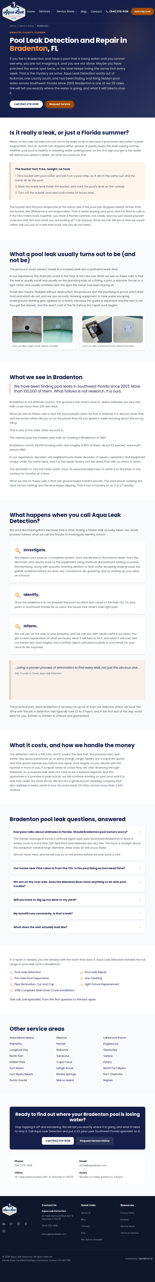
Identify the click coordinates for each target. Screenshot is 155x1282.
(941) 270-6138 (119, 11)
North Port (16, 1056)
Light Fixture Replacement (102, 984)
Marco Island (65, 1080)
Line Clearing (93, 978)
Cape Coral (64, 1062)
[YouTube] (4, 1231)
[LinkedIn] (4, 1223)
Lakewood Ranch (114, 1038)
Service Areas (65, 11)
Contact (96, 11)
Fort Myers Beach (21, 1074)
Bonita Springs (66, 1074)
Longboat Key (19, 1050)
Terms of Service (129, 1232)
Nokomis (62, 1050)
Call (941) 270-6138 (26, 104)
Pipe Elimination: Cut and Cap (34, 984)
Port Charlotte (112, 1074)
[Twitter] (11, 1223)
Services (44, 11)
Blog (84, 11)
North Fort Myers (114, 1068)
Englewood (110, 1044)
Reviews (124, 1219)
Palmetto (16, 1044)
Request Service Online (94, 1141)
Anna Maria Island (22, 1038)
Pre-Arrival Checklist (91, 1239)
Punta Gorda (18, 1080)
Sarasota (62, 1056)
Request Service (59, 104)
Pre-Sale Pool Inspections (32, 978)
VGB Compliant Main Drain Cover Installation (45, 990)
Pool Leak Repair (96, 972)
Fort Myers (17, 1068)
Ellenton (61, 1038)
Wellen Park (17, 1062)
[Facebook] (25, 1223)
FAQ (83, 1232)
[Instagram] (18, 1223)
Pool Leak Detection (28, 972)
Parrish (61, 1044)
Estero (107, 1062)
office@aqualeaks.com (93, 1165)
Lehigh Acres (64, 1068)
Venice (107, 1056)
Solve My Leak (143, 11)
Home (31, 11)
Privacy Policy (127, 1212)
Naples (108, 1080)
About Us (86, 1212)
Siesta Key (110, 1050)
